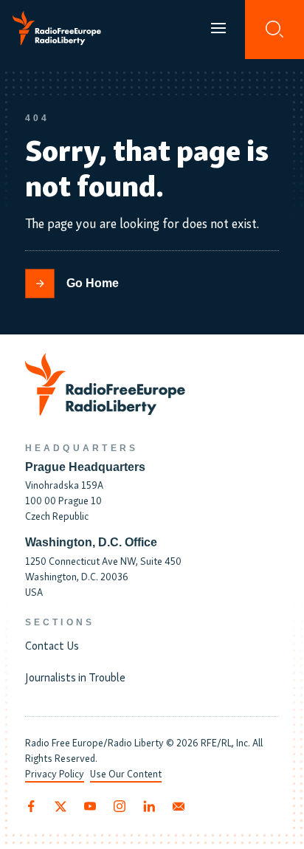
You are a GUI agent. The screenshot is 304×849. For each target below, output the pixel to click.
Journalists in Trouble (75, 676)
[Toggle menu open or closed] (218, 29)
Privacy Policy (54, 773)
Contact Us (52, 644)
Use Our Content (126, 773)
